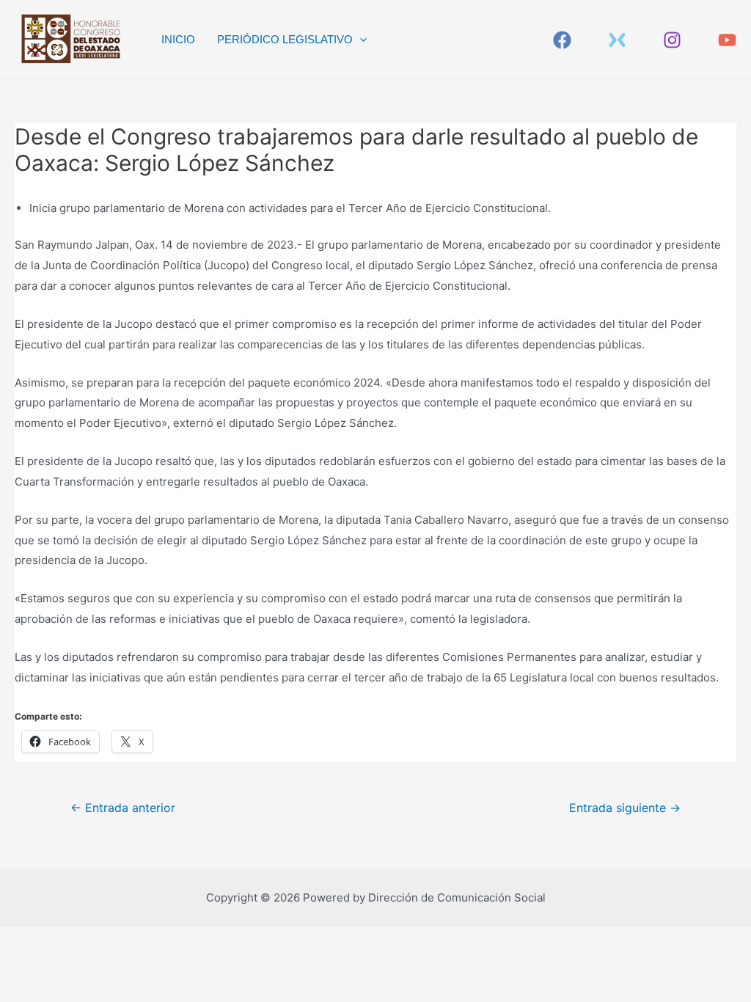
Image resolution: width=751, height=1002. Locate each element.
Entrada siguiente (625, 808)
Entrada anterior (122, 808)
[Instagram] (672, 40)
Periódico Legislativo (285, 39)
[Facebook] (562, 40)
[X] (617, 40)
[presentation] (360, 39)
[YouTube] (727, 40)
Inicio (178, 39)
